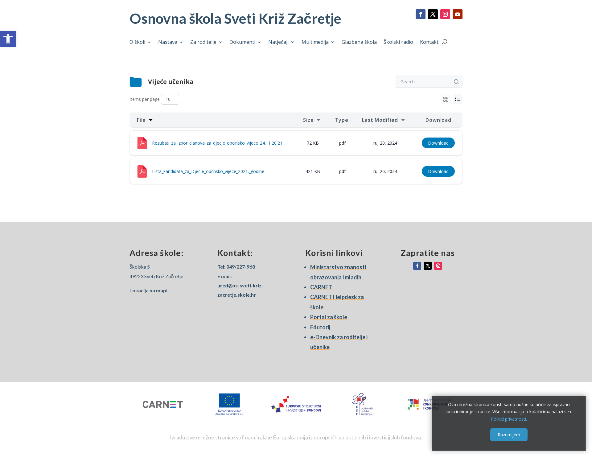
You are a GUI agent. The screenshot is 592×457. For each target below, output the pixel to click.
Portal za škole (328, 317)
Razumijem (509, 434)
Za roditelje (203, 42)
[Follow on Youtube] (457, 14)
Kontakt (429, 42)
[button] (8, 39)
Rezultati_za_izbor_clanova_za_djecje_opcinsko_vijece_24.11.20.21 (217, 143)
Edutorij (320, 327)
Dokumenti (242, 42)
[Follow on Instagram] (445, 14)
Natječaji (278, 42)
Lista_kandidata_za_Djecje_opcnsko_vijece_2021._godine (208, 171)
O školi (137, 42)
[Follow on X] (433, 14)
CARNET (321, 287)
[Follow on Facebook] (421, 14)
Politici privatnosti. (509, 419)
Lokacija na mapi (148, 290)
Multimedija (315, 42)
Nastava (167, 42)
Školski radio (398, 42)
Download (438, 143)
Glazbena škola (359, 42)
